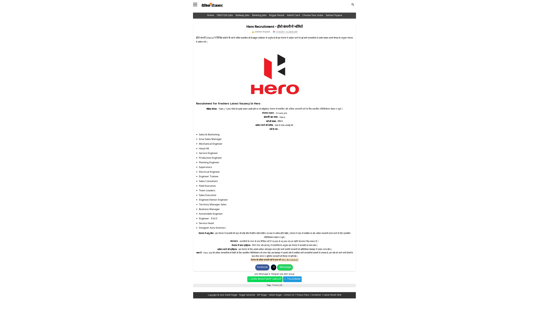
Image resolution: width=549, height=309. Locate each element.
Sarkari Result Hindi (332, 295)
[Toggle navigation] (195, 3)
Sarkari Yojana (334, 15)
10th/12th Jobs (225, 15)
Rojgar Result (276, 15)
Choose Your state (312, 15)
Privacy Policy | (304, 295)
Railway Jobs (242, 15)
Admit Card (293, 15)
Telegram (293, 279)
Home (210, 15)
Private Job (277, 285)
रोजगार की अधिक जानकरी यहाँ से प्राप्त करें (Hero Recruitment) (274, 259)
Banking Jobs (259, 15)
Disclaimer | (317, 295)
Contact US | (290, 295)
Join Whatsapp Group (265, 279)
